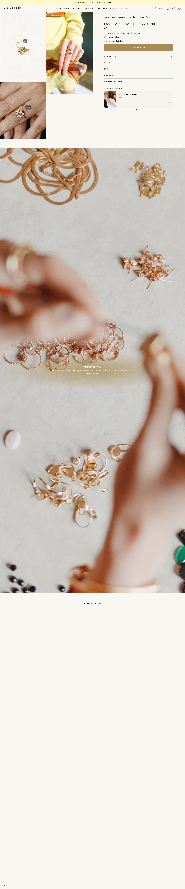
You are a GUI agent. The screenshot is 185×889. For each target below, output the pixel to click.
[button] (62, 8)
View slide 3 (141, 109)
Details (107, 62)
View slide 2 (138, 109)
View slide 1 (136, 109)
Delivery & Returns (113, 81)
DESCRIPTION (110, 56)
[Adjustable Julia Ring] (110, 99)
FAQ (106, 69)
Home (106, 17)
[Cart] (179, 8)
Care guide (109, 75)
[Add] (169, 104)
